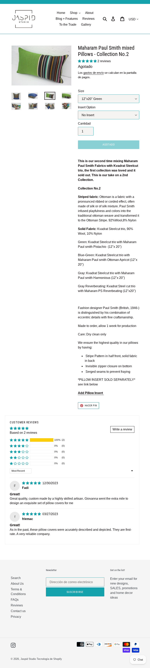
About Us (17, 583)
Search (16, 578)
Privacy (16, 616)
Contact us (18, 611)
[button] (87, 61)
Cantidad (84, 123)
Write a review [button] (122, 429)
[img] (32, 483)
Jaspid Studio (28, 658)
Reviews (17, 605)
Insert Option (87, 107)
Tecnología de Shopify (49, 658)
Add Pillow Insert (91, 393)
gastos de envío (93, 72)
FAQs (15, 599)
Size (81, 91)
